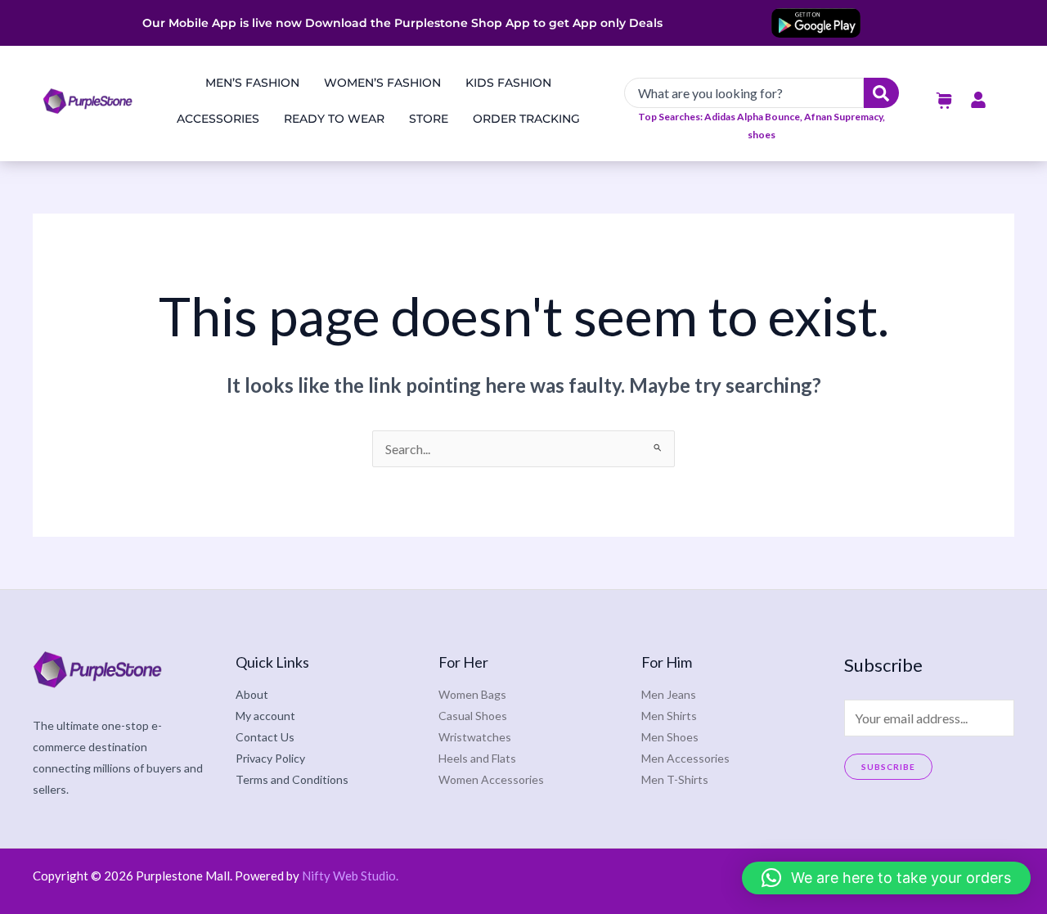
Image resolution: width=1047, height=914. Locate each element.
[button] (886, 878)
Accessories (218, 118)
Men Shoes (670, 737)
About (252, 694)
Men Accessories (685, 758)
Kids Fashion (508, 82)
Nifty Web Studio (349, 875)
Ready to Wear (334, 118)
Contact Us (265, 737)
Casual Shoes (472, 716)
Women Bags (472, 694)
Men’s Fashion (252, 82)
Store (428, 118)
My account (265, 716)
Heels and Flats (477, 758)
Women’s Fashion (382, 82)
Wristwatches (474, 737)
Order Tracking (526, 118)
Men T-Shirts (674, 779)
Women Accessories (491, 779)
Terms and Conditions (292, 779)
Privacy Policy (270, 758)
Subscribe (888, 767)
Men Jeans (668, 694)
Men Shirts (669, 716)
